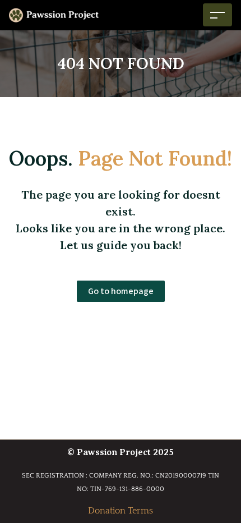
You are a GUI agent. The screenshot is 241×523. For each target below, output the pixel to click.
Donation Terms (120, 511)
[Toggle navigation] (217, 14)
